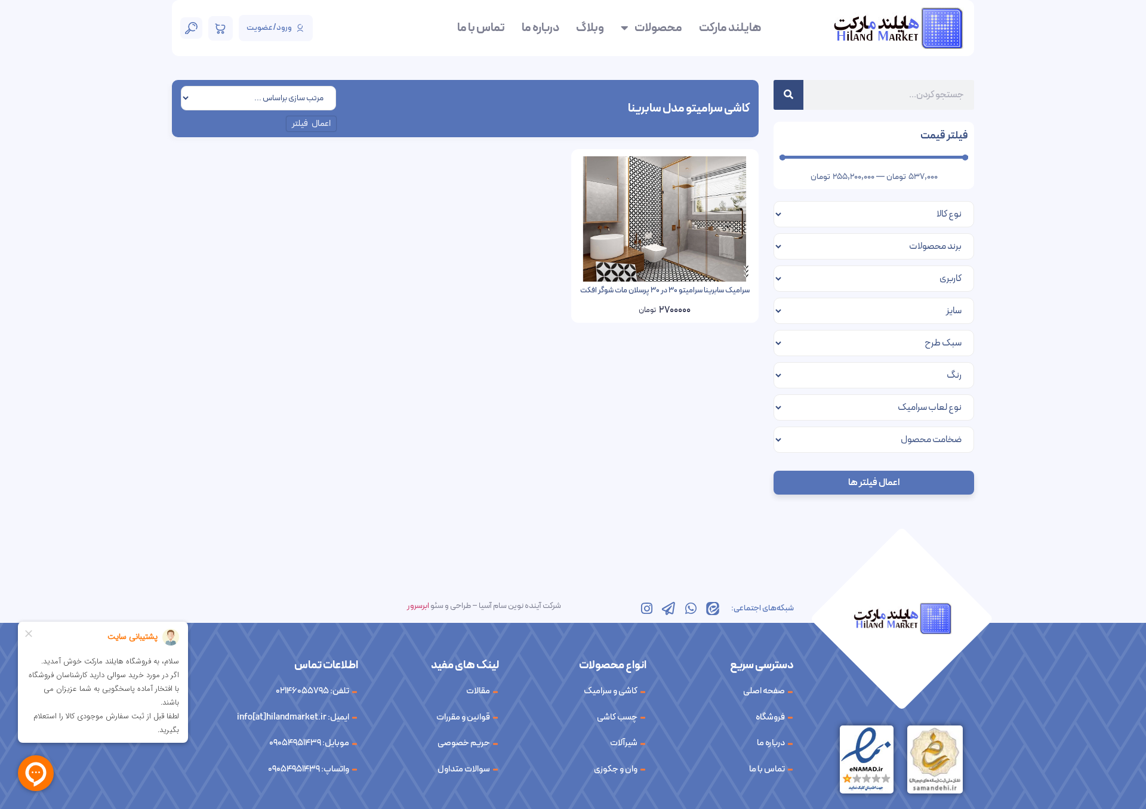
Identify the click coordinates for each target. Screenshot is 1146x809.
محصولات (658, 28)
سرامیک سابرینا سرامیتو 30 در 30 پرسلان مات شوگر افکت (665, 291)
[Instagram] (646, 608)
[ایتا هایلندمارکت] (712, 608)
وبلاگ (590, 28)
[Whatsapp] (690, 608)
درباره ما (540, 28)
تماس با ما (481, 28)
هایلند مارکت (730, 28)
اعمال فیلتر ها (873, 482)
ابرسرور (418, 606)
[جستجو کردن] (788, 95)
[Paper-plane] (668, 608)
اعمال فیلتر (311, 124)
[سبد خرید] (220, 28)
